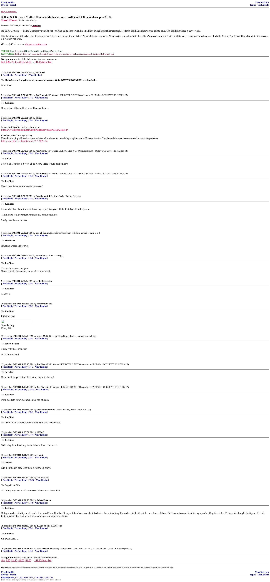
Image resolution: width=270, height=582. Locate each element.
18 (2, 500)
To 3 (31, 176)
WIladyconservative (46, 410)
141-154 (38, 62)
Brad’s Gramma (44, 548)
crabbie (40, 455)
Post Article (263, 5)
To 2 (31, 457)
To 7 (31, 367)
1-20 (8, 62)
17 (2, 478)
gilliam (39, 118)
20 (2, 548)
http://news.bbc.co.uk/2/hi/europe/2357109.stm (24, 141)
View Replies (35, 75)
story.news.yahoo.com (36, 44)
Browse (4, 5)
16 (2, 455)
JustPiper (40, 72)
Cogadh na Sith (43, 196)
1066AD (40, 432)
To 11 (31, 389)
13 (2, 387)
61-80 (28, 62)
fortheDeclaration (44, 281)
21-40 (14, 62)
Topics (253, 5)
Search (13, 5)
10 (2, 304)
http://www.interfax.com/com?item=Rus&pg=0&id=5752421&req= (34, 129)
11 (2, 336)
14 (2, 410)
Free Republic (8, 2)
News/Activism (262, 2)
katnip (39, 255)
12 (2, 364)
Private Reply (21, 75)
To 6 (31, 258)
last (49, 62)
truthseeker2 (43, 478)
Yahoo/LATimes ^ (9, 20)
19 (2, 526)
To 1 (31, 98)
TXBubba (41, 526)
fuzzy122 (41, 336)
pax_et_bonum (43, 233)
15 (2, 432)
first (3, 62)
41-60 (21, 62)
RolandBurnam (44, 500)
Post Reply (8, 75)
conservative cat (44, 304)
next (45, 62)
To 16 (31, 480)
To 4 (31, 435)
